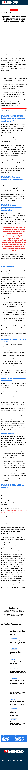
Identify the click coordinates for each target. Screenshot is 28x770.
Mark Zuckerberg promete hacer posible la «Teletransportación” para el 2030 (18, 683)
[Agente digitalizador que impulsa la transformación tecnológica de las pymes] (5, 701)
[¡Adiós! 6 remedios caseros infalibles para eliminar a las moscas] (5, 671)
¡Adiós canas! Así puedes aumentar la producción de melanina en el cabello (17, 642)
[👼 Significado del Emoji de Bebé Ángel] (5, 661)
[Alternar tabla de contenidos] (23, 110)
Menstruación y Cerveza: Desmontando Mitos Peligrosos (17, 652)
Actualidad (4, 12)
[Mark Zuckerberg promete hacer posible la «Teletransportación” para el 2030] (5, 681)
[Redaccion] (14, 602)
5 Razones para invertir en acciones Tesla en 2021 (17, 692)
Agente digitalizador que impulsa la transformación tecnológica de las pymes (17, 703)
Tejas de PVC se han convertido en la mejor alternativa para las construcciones (16, 713)
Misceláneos (13, 10)
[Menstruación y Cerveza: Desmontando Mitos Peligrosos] (5, 651)
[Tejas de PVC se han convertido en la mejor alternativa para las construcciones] (5, 711)
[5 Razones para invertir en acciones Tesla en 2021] (5, 691)
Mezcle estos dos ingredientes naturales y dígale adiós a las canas (6, 739)
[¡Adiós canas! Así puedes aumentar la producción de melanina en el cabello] (5, 641)
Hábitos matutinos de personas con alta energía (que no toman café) (17, 723)
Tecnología (13, 699)
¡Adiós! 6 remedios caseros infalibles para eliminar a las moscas (18, 672)
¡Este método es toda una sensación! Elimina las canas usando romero (20, 739)
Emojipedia (13, 659)
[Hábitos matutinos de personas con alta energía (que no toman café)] (5, 721)
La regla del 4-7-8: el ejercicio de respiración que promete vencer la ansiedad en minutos (18, 632)
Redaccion (14, 608)
